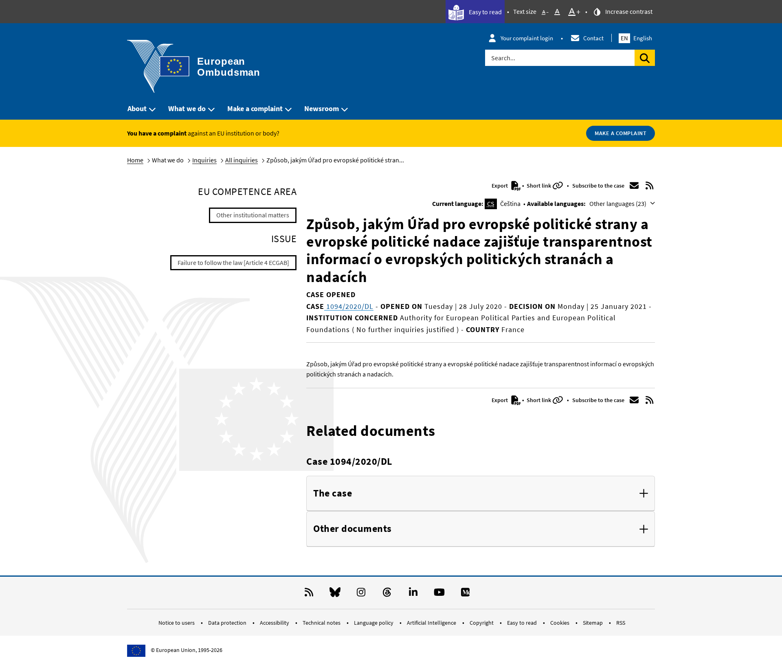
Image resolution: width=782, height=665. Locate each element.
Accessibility (275, 622)
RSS (620, 622)
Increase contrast (628, 11)
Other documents (352, 529)
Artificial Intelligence (432, 622)
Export (500, 185)
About (137, 108)
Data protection (228, 622)
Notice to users (177, 622)
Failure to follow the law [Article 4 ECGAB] (233, 262)
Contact (593, 38)
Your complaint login (526, 38)
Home (135, 160)
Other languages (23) (618, 203)
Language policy (374, 622)
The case (332, 493)
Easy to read (485, 12)
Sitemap (593, 622)
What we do (187, 108)
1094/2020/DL (348, 306)
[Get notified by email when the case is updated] (634, 185)
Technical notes (322, 622)
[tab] (481, 493)
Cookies (560, 622)
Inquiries (204, 160)
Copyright (482, 622)
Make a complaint (255, 108)
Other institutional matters (252, 215)
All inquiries (241, 160)
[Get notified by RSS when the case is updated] (649, 185)
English (636, 38)
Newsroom (321, 108)
